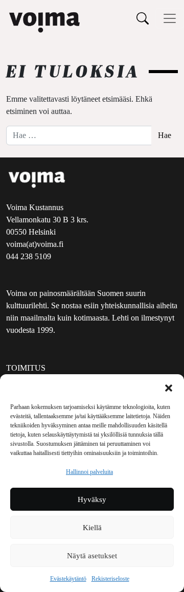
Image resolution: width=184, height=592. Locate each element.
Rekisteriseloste (110, 578)
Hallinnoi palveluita (89, 471)
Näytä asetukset (92, 556)
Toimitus (25, 367)
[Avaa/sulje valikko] (169, 18)
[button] (169, 387)
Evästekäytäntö (68, 578)
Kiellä (92, 527)
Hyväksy (92, 499)
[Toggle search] (142, 18)
